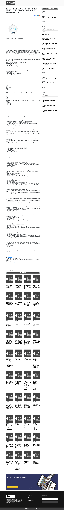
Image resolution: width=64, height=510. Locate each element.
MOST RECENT (26, 2)
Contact (29, 501)
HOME (21, 2)
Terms (29, 497)
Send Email (10, 257)
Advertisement (31, 500)
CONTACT (36, 2)
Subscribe (50, 502)
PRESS (31, 2)
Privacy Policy (30, 498)
